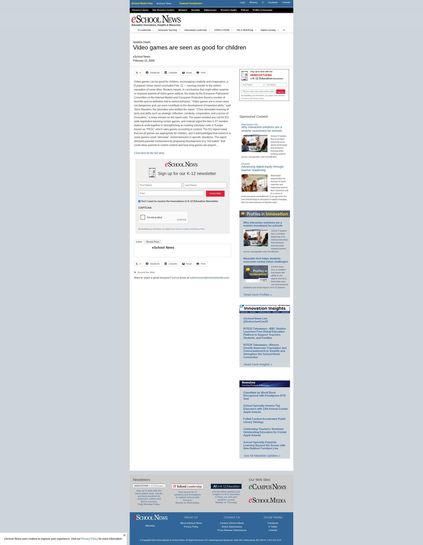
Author (139, 242)
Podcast (245, 10)
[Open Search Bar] (284, 30)
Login (242, 2)
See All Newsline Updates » (262, 455)
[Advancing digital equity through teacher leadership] (254, 190)
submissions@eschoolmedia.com (209, 277)
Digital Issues (210, 10)
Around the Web (146, 272)
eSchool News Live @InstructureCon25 (255, 320)
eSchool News (163, 247)
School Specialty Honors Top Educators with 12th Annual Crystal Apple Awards (265, 408)
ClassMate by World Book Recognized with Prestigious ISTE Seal (264, 395)
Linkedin (273, 530)
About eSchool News (191, 523)
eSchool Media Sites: (142, 3)
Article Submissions (232, 526)
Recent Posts (152, 242)
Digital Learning (268, 30)
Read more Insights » (258, 364)
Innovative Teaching (167, 30)
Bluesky (253, 2)
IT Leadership (144, 30)
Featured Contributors (191, 3)
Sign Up (281, 92)
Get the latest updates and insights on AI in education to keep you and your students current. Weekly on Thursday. (226, 497)
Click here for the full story (149, 153)
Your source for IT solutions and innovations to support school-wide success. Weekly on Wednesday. (187, 497)
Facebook (273, 523)
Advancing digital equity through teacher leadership (262, 168)
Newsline (195, 10)
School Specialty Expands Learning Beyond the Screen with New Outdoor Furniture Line (264, 445)
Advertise (150, 525)
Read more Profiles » (258, 294)
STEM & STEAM (221, 30)
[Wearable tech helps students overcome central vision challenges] (255, 281)
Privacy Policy (199, 229)
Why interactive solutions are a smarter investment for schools (262, 224)
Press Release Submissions (232, 530)
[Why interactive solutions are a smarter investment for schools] (254, 151)
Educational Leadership (196, 30)
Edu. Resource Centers (163, 10)
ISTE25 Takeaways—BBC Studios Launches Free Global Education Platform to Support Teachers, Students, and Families (264, 333)
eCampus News (163, 3)
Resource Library (140, 10)
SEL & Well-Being (245, 30)
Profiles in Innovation (262, 10)
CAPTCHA (145, 207)
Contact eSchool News (232, 523)
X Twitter (272, 526)
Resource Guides (229, 10)
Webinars (182, 10)
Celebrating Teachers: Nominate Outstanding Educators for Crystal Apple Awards (264, 432)
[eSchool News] (156, 20)
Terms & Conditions (182, 229)
